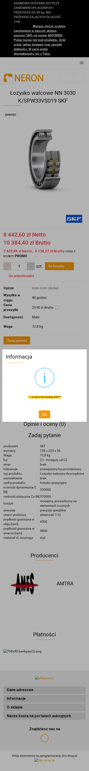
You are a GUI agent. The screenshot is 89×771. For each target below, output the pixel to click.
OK (44, 414)
